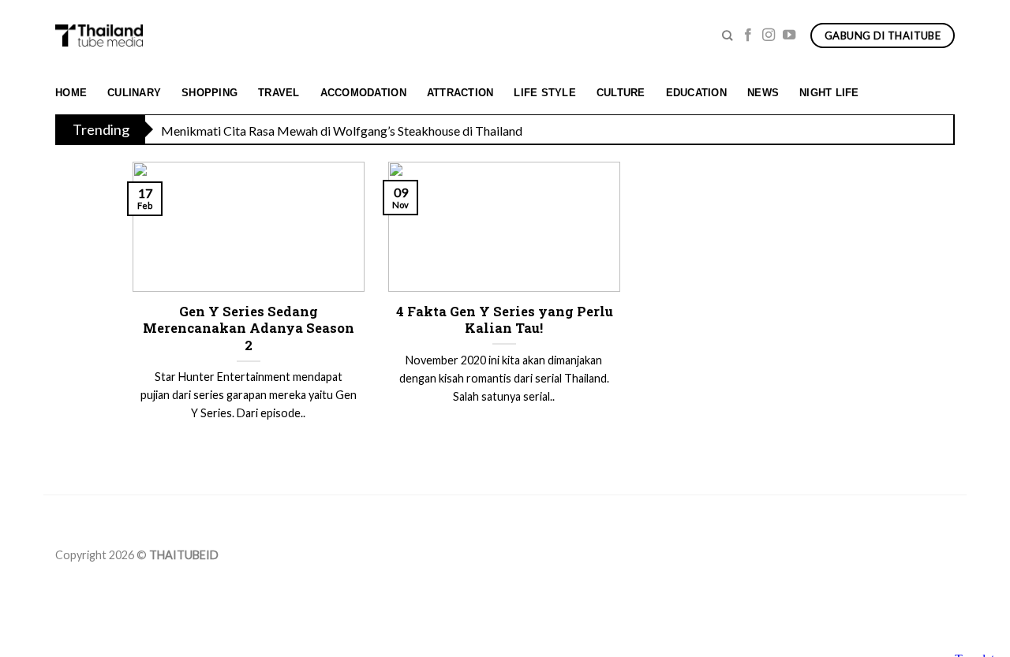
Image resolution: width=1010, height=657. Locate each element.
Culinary (134, 93)
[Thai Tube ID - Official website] (99, 35)
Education (696, 93)
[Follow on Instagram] (768, 35)
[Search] (727, 35)
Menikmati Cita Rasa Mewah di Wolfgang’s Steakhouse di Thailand (341, 130)
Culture (621, 93)
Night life (829, 93)
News (763, 93)
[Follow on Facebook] (748, 35)
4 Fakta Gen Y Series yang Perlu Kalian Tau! (504, 320)
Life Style (545, 93)
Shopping (209, 93)
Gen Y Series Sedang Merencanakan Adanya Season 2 (248, 328)
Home (71, 93)
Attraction (460, 93)
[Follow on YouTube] (789, 35)
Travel (279, 93)
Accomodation (363, 93)
